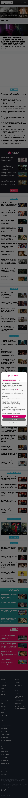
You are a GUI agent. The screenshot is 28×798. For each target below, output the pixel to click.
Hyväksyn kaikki (14, 416)
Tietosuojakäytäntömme (14, 422)
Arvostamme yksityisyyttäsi (9, 380)
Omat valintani (14, 419)
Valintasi (21, 380)
